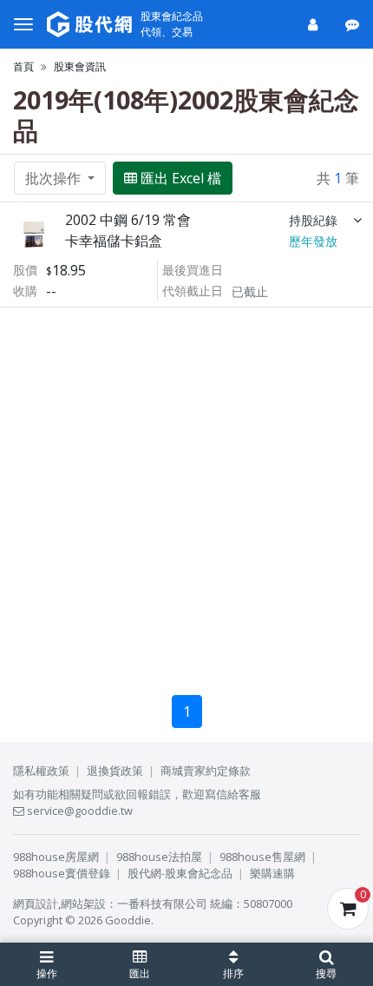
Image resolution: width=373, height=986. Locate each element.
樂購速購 (272, 873)
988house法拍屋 (159, 856)
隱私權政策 (41, 770)
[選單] (23, 24)
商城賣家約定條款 (205, 770)
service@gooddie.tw (78, 810)
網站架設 (83, 903)
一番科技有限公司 (162, 903)
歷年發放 (313, 241)
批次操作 (54, 178)
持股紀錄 (313, 220)
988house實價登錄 (61, 873)
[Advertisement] (186, 494)
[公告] (353, 24)
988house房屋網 (56, 856)
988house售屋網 (262, 856)
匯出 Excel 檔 (181, 178)
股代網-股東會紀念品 (180, 873)
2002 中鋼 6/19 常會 (128, 219)
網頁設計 (35, 903)
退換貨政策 (115, 770)
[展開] (357, 219)
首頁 (23, 66)
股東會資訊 (80, 66)
